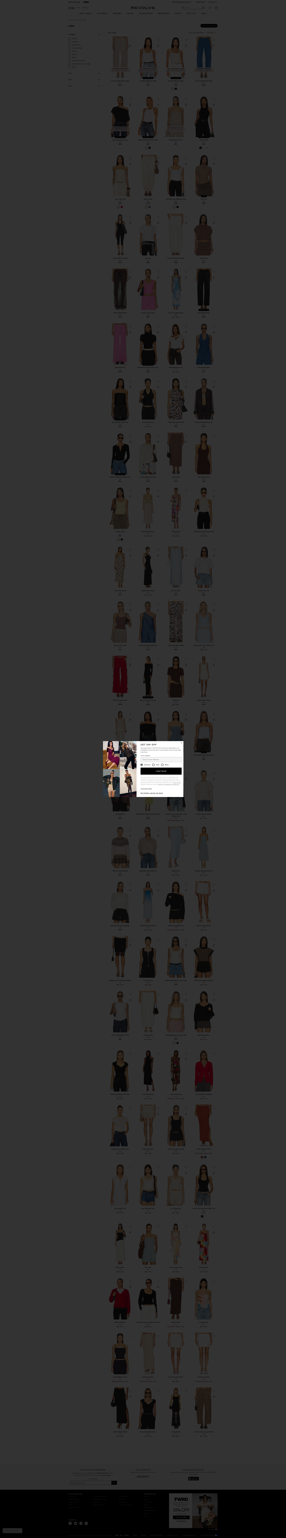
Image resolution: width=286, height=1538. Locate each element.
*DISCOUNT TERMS (146, 788)
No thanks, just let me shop (152, 793)
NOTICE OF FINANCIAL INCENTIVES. (168, 784)
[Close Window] (181, 743)
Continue (161, 771)
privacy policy (177, 782)
